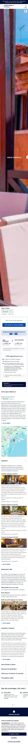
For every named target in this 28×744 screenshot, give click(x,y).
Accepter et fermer (14, 734)
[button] (2, 6)
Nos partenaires (5, 723)
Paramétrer (14, 737)
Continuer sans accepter (14, 741)
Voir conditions (8, 385)
